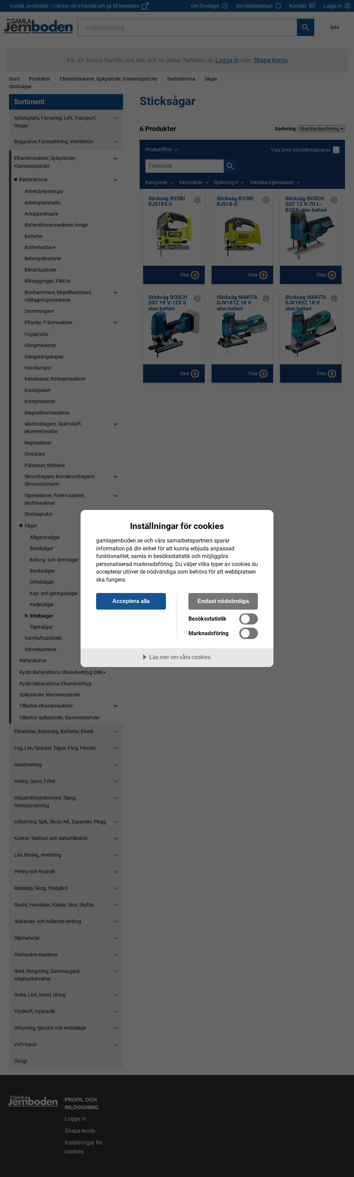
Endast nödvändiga (223, 601)
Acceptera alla (131, 601)
